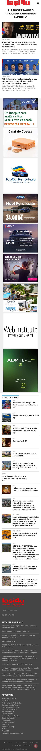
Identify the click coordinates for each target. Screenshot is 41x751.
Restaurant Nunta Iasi (9, 699)
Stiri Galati (5, 724)
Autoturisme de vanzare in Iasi (12, 733)
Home (25, 743)
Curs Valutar (6, 701)
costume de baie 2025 (9, 709)
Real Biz (4, 729)
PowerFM (5, 731)
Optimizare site (7, 714)
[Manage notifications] (35, 746)
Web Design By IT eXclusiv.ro (12, 703)
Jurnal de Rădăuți (8, 727)
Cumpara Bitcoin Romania (11, 705)
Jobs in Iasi (34, 743)
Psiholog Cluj (6, 720)
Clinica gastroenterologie (10, 707)
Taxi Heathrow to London (11, 716)
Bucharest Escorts (8, 712)
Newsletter (27, 745)
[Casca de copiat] (20, 157)
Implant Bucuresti (8, 722)
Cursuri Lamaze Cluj (9, 718)
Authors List (8, 743)
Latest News (16, 745)
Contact (18, 743)
